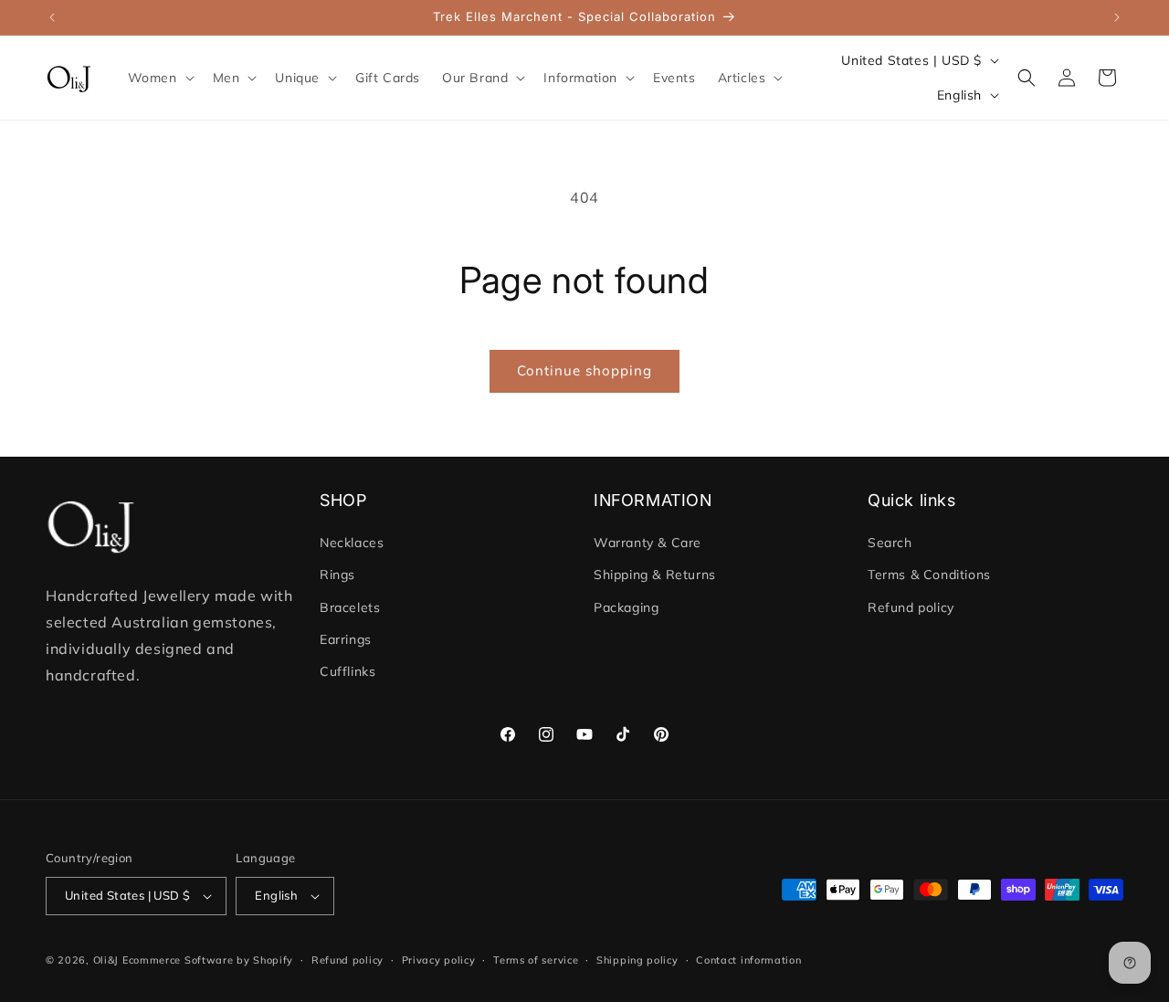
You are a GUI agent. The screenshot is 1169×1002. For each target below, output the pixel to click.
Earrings (346, 639)
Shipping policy (637, 960)
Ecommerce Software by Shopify (207, 960)
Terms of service (535, 960)
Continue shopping (584, 370)
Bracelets (350, 607)
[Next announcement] (1117, 17)
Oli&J (106, 960)
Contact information (748, 960)
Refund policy (911, 607)
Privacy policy (439, 960)
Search (890, 542)
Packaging (626, 607)
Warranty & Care (647, 542)
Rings (337, 574)
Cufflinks (347, 671)
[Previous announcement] (52, 17)
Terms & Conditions (929, 574)
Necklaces (352, 542)
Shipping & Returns (655, 574)
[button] (159, 77)
